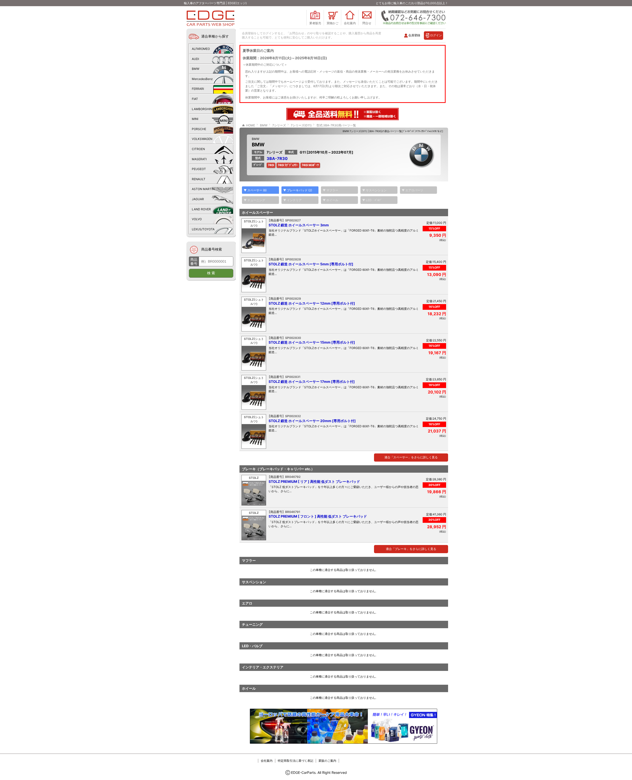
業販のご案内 (327, 760)
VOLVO (197, 219)
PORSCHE (199, 129)
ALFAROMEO (201, 49)
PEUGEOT (199, 169)
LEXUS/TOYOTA (203, 229)
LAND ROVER (201, 209)
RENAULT (198, 179)
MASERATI (199, 159)
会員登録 (414, 35)
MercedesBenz (202, 79)
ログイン (436, 35)
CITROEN (198, 149)
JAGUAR (198, 199)
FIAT (195, 99)
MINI (195, 119)
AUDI (195, 59)
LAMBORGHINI (202, 109)
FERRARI (198, 89)
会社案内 (267, 760)
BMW (255, 139)
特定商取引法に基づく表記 (295, 760)
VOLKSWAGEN (202, 139)
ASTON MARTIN (203, 189)
